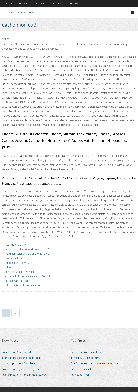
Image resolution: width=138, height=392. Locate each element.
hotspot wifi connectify (17, 280)
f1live (8, 267)
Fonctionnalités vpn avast (16, 352)
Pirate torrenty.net (81, 369)
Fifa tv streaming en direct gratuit (21, 369)
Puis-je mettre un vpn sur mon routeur (24, 374)
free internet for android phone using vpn (27, 253)
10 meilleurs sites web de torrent (21, 357)
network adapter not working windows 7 (27, 249)
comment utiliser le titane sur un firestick (27, 276)
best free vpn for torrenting (20, 271)
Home (9, 3)
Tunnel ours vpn (80, 374)
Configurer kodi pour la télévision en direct (96, 363)
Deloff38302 (23, 3)
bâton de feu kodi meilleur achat (23, 285)
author (5, 39)
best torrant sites (14, 258)
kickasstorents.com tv (17, 262)
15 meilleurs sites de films (86, 357)
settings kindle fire (15, 244)
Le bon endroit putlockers (86, 352)
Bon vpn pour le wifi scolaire (18, 363)
